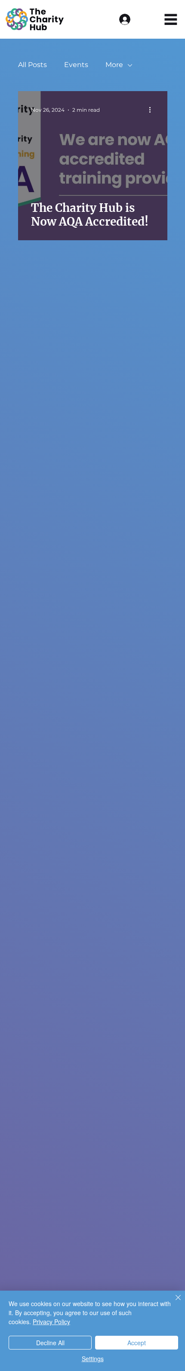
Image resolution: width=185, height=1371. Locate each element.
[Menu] (171, 19)
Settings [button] (93, 1358)
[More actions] (153, 110)
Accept (136, 1342)
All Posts (32, 65)
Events (76, 65)
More (114, 65)
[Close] (173, 1302)
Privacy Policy (51, 1321)
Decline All (50, 1342)
